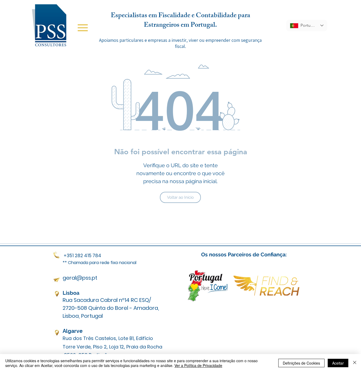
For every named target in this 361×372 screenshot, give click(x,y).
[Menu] (83, 27)
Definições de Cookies (301, 363)
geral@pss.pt (80, 278)
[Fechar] (354, 363)
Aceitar (338, 363)
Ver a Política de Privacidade (198, 365)
